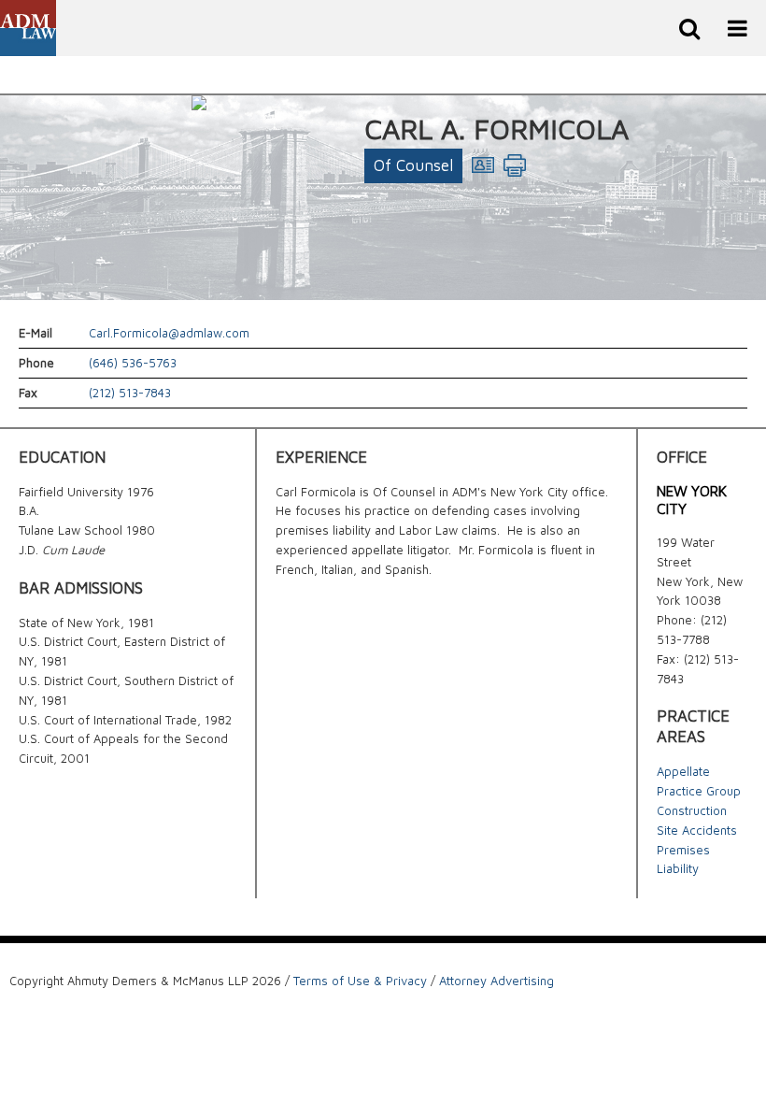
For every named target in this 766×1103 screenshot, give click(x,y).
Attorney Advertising (496, 980)
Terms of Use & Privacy (360, 980)
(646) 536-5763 (133, 362)
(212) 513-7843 (130, 392)
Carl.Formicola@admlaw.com (169, 332)
